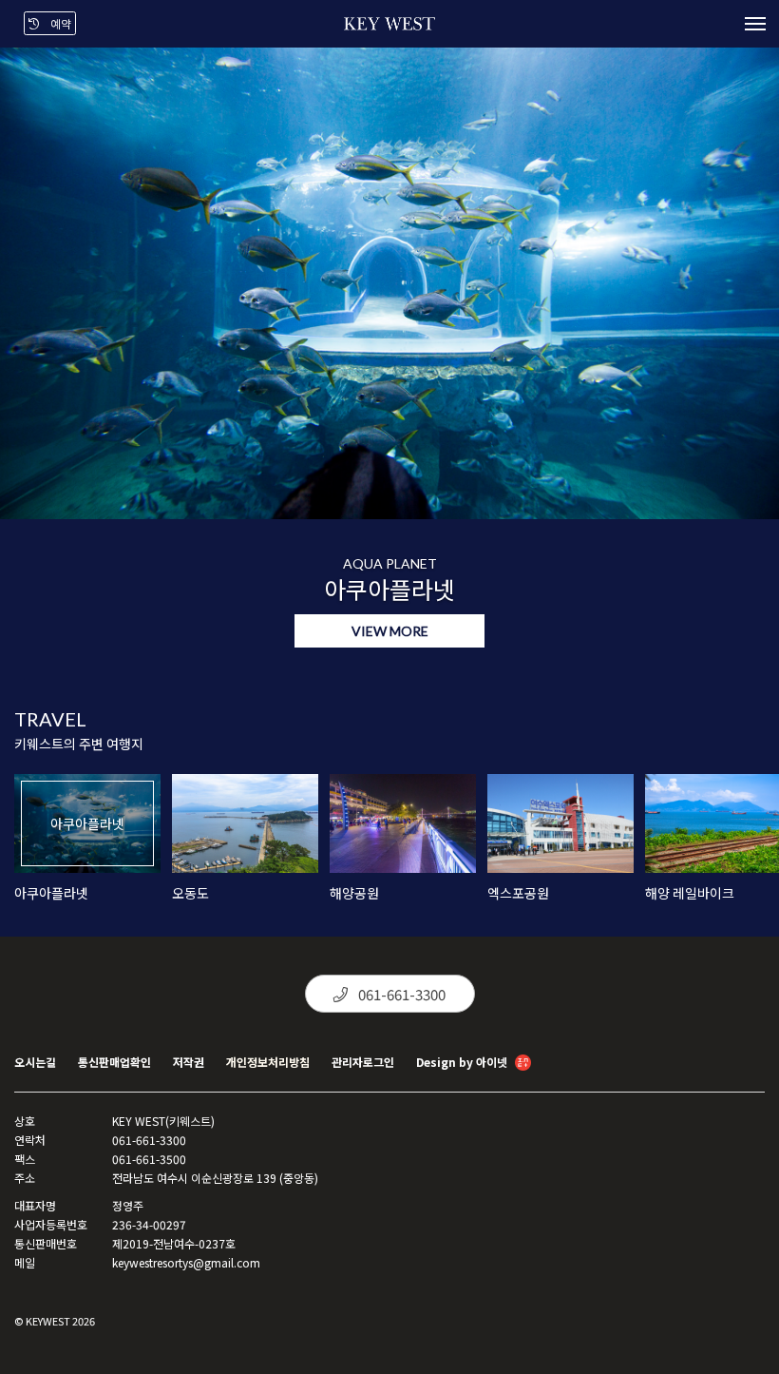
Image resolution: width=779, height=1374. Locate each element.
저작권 (188, 1062)
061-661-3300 (400, 994)
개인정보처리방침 (268, 1062)
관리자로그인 (363, 1062)
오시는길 (35, 1062)
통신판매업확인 (114, 1062)
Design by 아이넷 (463, 1062)
